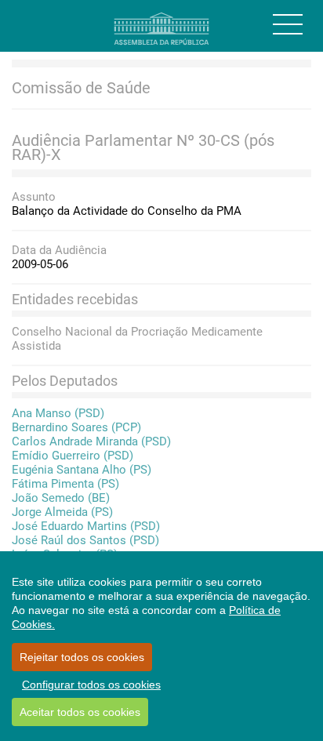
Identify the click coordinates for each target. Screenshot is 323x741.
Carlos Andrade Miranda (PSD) (91, 441)
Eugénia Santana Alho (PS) (81, 470)
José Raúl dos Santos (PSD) (85, 540)
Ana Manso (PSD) (58, 413)
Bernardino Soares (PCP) (76, 427)
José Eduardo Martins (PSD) (86, 526)
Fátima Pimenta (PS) (65, 484)
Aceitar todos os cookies (80, 712)
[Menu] (287, 24)
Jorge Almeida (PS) (62, 512)
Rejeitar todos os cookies (82, 657)
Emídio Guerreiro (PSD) (72, 456)
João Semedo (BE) (61, 498)
